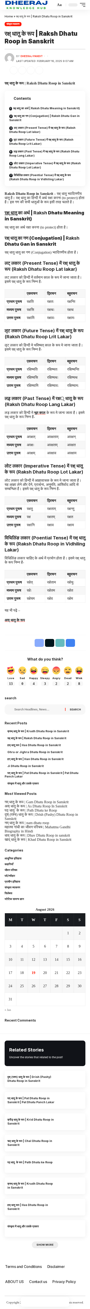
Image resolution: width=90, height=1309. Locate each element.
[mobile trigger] (81, 5)
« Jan (8, 1010)
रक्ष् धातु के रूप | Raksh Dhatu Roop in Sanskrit (37, 738)
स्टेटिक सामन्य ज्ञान (14, 899)
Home (9, 16)
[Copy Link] (31, 70)
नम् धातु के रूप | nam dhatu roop (27, 823)
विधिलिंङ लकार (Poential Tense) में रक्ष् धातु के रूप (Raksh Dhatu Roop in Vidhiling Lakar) (40, 177)
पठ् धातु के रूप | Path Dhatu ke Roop (31, 810)
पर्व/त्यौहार (10, 875)
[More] (48, 70)
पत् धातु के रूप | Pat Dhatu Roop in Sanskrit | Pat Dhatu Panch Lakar (42, 774)
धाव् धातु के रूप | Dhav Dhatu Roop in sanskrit (37, 835)
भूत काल (39, 413)
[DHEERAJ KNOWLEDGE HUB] (26, 4)
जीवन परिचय (11, 870)
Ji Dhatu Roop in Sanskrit (26, 766)
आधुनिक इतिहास (13, 858)
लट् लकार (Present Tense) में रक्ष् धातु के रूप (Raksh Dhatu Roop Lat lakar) (42, 130)
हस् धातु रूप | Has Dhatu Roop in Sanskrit (34, 745)
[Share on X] (23, 70)
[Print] (40, 70)
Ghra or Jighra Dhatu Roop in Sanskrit (35, 752)
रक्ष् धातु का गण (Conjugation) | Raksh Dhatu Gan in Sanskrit (44, 118)
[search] (51, 5)
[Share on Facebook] (14, 70)
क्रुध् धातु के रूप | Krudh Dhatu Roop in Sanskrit (38, 731)
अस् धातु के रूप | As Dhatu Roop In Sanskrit (36, 806)
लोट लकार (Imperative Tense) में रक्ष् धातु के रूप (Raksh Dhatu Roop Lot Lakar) (45, 165)
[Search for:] (38, 709)
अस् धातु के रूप (15, 620)
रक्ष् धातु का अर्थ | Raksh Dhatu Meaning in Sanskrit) (46, 108)
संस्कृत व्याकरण (13, 24)
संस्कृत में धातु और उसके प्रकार (24, 783)
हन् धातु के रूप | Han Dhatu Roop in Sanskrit (36, 759)
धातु (11, 213)
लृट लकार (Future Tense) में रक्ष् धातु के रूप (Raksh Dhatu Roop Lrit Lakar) (41, 141)
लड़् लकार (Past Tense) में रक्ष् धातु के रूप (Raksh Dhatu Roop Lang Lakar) (44, 153)
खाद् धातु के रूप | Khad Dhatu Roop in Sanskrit (38, 840)
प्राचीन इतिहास (12, 881)
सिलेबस (8, 893)
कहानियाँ (9, 864)
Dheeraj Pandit (32, 56)
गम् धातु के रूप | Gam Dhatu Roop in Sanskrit (37, 802)
